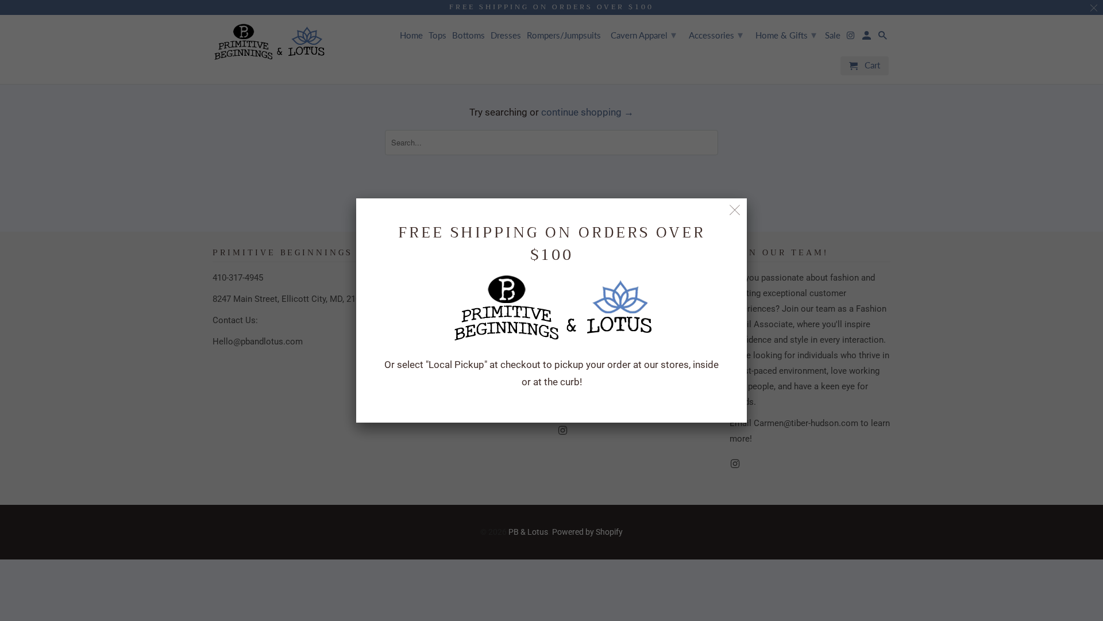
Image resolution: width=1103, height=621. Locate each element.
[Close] (735, 210)
